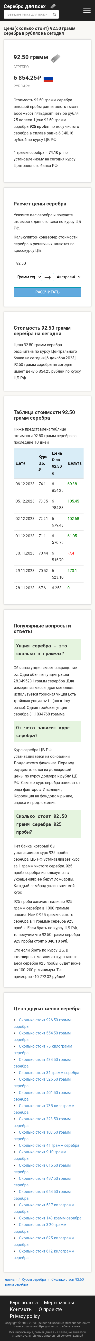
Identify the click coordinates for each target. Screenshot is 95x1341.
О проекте (50, 1309)
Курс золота (24, 1303)
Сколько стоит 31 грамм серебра (49, 1072)
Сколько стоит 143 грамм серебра (50, 1218)
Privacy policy (25, 1316)
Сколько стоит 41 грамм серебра (49, 1145)
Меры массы (59, 1303)
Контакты (21, 1309)
